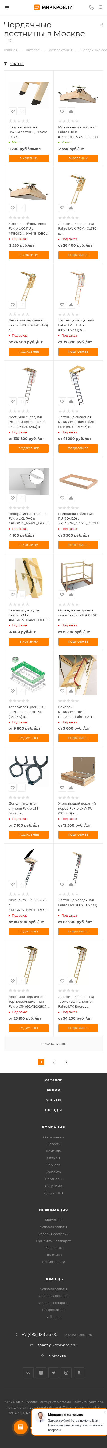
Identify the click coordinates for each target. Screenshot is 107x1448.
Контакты (53, 1172)
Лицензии (53, 1186)
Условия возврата (54, 1303)
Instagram (66, 1372)
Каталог (54, 1080)
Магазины (53, 1220)
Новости (54, 1144)
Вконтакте (28, 1372)
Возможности (53, 1262)
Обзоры (53, 1317)
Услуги (53, 1100)
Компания (53, 1127)
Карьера (53, 1165)
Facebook (41, 1372)
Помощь (53, 1279)
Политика (53, 1255)
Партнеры (53, 1179)
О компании (53, 1137)
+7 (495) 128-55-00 (40, 1335)
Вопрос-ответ (53, 1310)
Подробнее (78, 255)
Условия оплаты (53, 1227)
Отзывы (53, 1158)
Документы (53, 1193)
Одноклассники (79, 1372)
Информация (53, 1210)
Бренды (53, 1110)
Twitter (53, 1372)
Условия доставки (54, 1234)
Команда (53, 1151)
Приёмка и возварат (53, 1241)
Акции (54, 1090)
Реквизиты (53, 1248)
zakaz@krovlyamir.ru (57, 1345)
